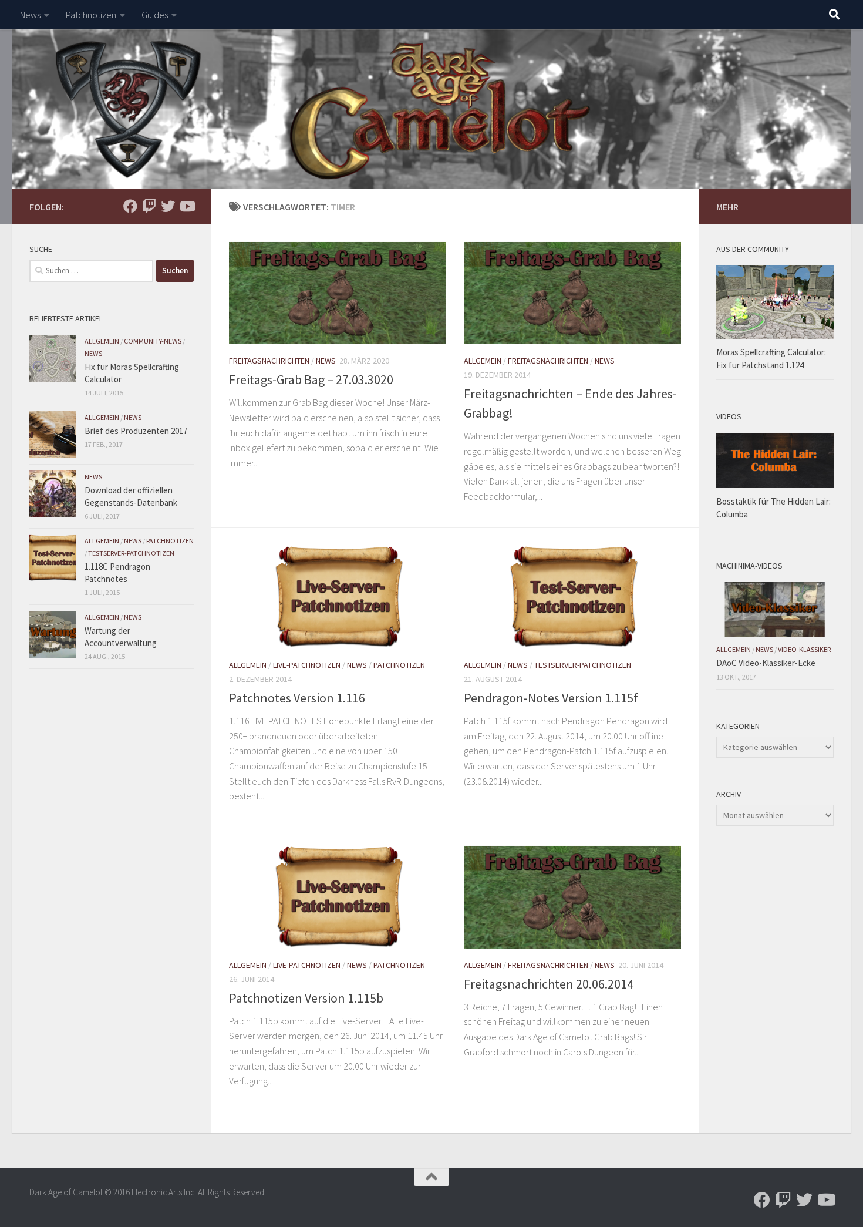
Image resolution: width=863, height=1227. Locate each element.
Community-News (152, 341)
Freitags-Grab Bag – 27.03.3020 (311, 379)
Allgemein (482, 360)
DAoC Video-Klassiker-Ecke (765, 662)
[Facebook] (130, 206)
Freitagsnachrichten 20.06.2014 (548, 984)
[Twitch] (149, 206)
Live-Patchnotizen (307, 665)
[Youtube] (187, 206)
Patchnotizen (91, 15)
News (30, 15)
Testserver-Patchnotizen (582, 665)
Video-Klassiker (804, 649)
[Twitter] (168, 206)
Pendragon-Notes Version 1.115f (551, 698)
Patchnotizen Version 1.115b (306, 998)
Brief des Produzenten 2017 (136, 430)
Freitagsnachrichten (269, 360)
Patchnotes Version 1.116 (297, 698)
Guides (154, 15)
